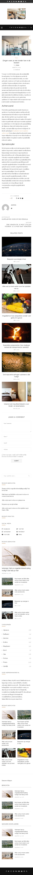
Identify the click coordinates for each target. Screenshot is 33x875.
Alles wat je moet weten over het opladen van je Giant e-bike (22, 614)
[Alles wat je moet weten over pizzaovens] (7, 593)
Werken (17, 658)
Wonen (16, 57)
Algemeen (17, 630)
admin (17, 65)
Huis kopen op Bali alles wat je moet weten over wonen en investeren (22, 580)
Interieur (17, 638)
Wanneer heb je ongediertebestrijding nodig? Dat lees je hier (16, 569)
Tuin (17, 654)
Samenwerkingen (7, 780)
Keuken (17, 642)
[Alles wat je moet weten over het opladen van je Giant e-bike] (16, 274)
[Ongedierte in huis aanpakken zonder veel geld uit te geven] (16, 303)
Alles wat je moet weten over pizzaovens (13, 500)
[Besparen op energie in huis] (16, 246)
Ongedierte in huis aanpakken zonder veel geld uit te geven (23, 761)
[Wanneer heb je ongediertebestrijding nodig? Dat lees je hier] (16, 556)
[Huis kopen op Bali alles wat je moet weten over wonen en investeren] (7, 581)
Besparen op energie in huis (16, 259)
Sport (17, 650)
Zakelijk (17, 666)
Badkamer (17, 634)
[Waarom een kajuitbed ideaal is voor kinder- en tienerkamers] (16, 391)
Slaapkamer (17, 646)
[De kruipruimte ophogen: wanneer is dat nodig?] (16, 362)
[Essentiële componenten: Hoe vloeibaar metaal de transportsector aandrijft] (16, 333)
